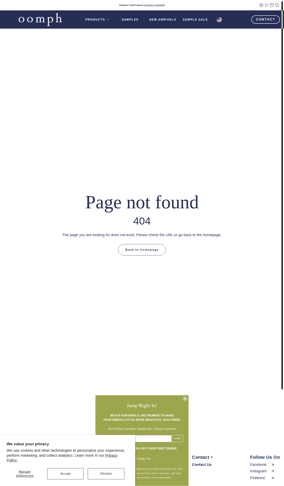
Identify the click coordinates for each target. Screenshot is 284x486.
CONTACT (265, 19)
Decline (106, 473)
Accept (65, 473)
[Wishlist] (266, 5)
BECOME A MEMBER (154, 5)
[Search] (277, 5)
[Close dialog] (185, 399)
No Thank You (142, 458)
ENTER (177, 438)
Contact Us (202, 465)
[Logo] (40, 19)
